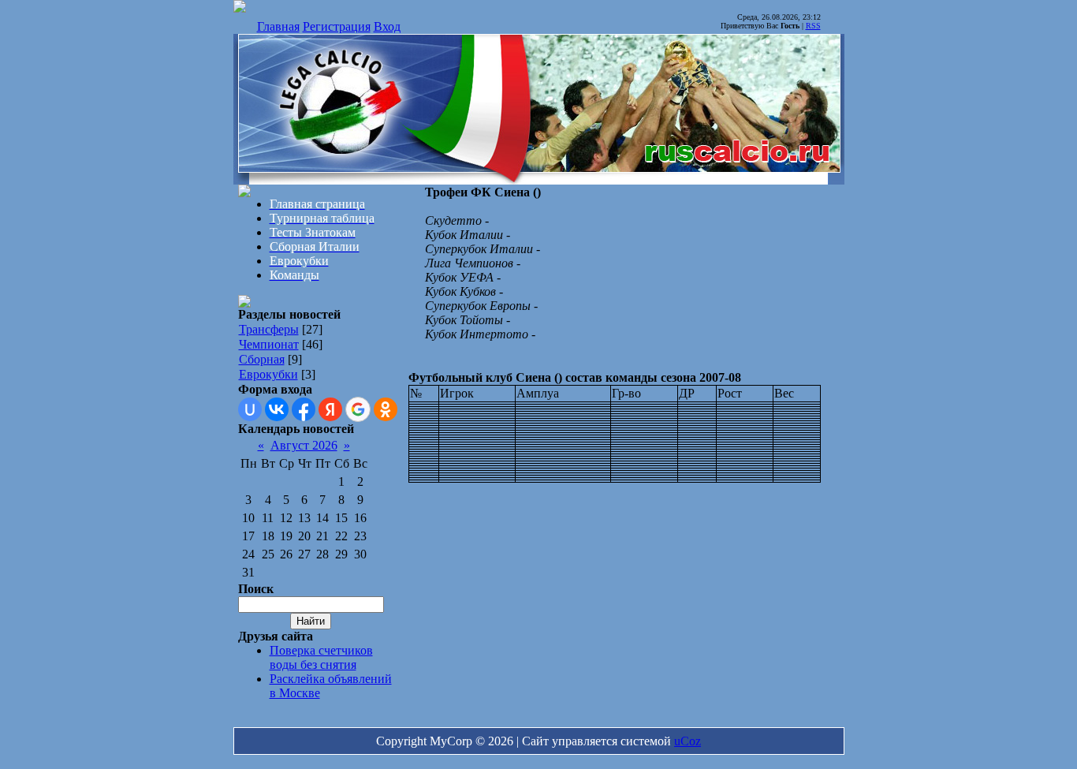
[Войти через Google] (358, 409)
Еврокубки (268, 374)
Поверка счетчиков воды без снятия (321, 657)
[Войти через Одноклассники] (385, 409)
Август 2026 (303, 445)
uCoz (687, 741)
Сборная (262, 359)
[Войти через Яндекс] (330, 409)
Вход (387, 26)
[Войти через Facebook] (303, 409)
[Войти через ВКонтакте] (277, 409)
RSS (813, 25)
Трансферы (269, 329)
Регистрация (337, 26)
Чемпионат (269, 344)
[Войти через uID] (250, 409)
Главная (278, 26)
